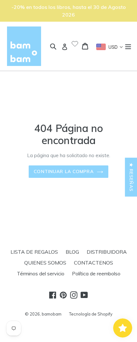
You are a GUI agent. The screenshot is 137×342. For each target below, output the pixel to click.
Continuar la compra (63, 171)
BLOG (72, 252)
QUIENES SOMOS (45, 262)
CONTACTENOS (93, 262)
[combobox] (109, 47)
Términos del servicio (40, 273)
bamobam (51, 314)
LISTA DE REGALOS (34, 252)
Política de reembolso (96, 273)
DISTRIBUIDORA (107, 252)
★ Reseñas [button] (131, 177)
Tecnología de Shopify (90, 314)
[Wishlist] (75, 44)
